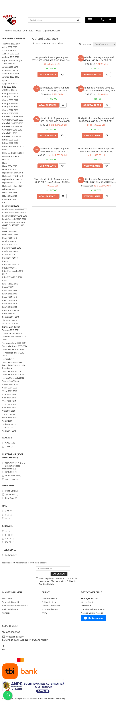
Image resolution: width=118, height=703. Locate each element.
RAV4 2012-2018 (9, 300)
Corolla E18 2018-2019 (12, 129)
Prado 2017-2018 (10, 257)
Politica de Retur (49, 602)
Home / (9, 30)
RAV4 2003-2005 (9, 293)
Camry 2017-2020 (10, 110)
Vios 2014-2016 (9, 401)
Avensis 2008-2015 (10, 76)
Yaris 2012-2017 (9, 427)
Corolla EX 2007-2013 (11, 136)
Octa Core (9, 498)
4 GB (7, 511)
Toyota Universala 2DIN (13, 377)
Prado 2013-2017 (10, 254)
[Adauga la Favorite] (62, 74)
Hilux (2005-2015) (10, 189)
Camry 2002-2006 (10, 96)
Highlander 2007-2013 (12, 182)
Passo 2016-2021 (9, 244)
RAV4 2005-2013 (9, 297)
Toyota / (38, 30)
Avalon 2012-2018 (10, 70)
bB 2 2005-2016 (9, 86)
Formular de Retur (50, 609)
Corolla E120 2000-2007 (12, 119)
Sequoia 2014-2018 (10, 316)
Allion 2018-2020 (9, 50)
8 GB (7, 514)
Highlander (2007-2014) (12, 172)
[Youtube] (3, 649)
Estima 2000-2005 (10, 139)
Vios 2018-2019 (9, 407)
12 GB (7, 518)
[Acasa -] (12, 20)
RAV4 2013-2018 (9, 303)
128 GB (8, 538)
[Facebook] (3, 646)
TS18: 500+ (10, 472)
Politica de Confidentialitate (15, 605)
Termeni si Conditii (10, 602)
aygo (4, 80)
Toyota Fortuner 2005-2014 (14, 346)
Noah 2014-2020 (9, 241)
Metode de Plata (49, 598)
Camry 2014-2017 (10, 106)
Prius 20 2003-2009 (10, 264)
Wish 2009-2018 (9, 417)
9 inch (7, 446)
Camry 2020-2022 (10, 113)
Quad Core (10, 490)
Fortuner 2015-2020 (11, 156)
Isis (3, 202)
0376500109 (13, 632)
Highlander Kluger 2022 (13, 186)
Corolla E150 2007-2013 (12, 123)
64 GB (7, 535)
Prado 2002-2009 (10, 251)
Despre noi (7, 598)
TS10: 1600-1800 (12, 475)
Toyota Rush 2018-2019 (13, 374)
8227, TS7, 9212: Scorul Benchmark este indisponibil (13, 466)
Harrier (5, 159)
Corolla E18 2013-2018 (12, 126)
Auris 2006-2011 (9, 63)
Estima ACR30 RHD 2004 (13, 146)
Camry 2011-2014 (10, 103)
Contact (6, 612)
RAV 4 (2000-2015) (10, 283)
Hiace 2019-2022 (9, 169)
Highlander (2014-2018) (12, 176)
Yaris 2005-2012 (9, 424)
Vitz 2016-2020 (8, 410)
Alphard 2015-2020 (10, 57)
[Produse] (90, 20)
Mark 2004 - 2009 (10, 234)
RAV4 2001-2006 (9, 290)
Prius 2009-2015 (9, 267)
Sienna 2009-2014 (10, 323)
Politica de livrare (10, 609)
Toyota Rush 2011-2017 (13, 371)
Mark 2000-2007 (9, 231)
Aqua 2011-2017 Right (12, 60)
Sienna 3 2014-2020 (11, 326)
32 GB (7, 531)
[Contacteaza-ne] (102, 20)
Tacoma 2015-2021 (10, 330)
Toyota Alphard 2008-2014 (14, 343)
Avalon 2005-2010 (10, 66)
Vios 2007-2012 (9, 397)
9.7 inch (8, 443)
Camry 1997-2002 (10, 93)
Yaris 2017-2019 (9, 430)
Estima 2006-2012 (10, 143)
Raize (4, 280)
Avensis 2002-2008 (10, 73)
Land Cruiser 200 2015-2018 (14, 215)
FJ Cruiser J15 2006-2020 (13, 153)
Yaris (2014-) (7, 420)
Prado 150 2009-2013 (11, 247)
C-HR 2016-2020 (9, 90)
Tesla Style (10, 555)
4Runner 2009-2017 (11, 43)
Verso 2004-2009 (9, 387)
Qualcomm (10, 494)
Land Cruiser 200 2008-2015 (14, 212)
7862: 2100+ (10, 479)
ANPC (44, 612)
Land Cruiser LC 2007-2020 (14, 219)
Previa (5, 261)
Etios (4, 149)
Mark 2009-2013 (9, 238)
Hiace (4, 162)
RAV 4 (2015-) (8, 287)
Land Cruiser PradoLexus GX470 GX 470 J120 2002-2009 (13, 225)
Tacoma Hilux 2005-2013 (13, 333)
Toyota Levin (8, 358)
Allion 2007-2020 (9, 47)
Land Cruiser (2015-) (11, 205)
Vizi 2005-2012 (8, 414)
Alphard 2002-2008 (10, 53)
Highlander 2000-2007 (12, 179)
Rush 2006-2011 (9, 313)
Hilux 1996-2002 (9, 192)
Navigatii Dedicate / (23, 30)
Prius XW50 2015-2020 (12, 277)
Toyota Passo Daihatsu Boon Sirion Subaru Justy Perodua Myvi (13, 365)
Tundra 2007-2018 (10, 381)
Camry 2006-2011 (10, 100)
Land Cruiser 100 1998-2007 (14, 209)
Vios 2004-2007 (9, 394)
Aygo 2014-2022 (9, 83)
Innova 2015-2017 (10, 199)
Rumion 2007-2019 (10, 310)
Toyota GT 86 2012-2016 (13, 349)
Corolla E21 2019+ (10, 133)
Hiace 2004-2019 (9, 166)
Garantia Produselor (51, 605)
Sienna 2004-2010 (10, 320)
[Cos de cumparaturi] (110, 20)
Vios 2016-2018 (9, 404)
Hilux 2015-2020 (9, 195)
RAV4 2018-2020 (9, 306)
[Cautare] (78, 20)
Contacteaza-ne (95, 618)
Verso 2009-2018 (9, 391)
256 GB (8, 542)
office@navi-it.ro (15, 636)
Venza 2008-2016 (10, 384)
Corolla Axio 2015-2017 (12, 116)
